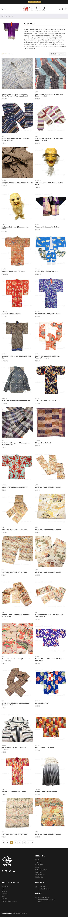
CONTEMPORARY (41, 869)
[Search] (6, 9)
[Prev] (3, 842)
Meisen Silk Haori (41, 703)
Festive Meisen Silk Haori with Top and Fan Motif (50, 660)
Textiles (4, 180)
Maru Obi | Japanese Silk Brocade (48, 487)
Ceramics (4, 894)
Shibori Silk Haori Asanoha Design (15, 487)
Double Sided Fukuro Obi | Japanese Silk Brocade (16, 615)
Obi (3, 92)
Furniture (4, 898)
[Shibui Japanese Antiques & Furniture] (34, 9)
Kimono (37, 224)
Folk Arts (38, 180)
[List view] (12, 53)
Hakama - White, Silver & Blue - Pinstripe (14, 748)
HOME (37, 860)
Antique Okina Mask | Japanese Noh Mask (49, 183)
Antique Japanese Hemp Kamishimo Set (17, 183)
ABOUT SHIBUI (40, 874)
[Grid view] (9, 53)
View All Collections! (34, 2)
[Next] (32, 842)
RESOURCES (39, 877)
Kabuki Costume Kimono (11, 314)
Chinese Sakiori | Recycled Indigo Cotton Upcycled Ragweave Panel (15, 95)
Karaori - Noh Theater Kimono (13, 271)
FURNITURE (39, 865)
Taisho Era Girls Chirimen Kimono (48, 400)
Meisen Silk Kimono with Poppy (14, 792)
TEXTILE (38, 862)
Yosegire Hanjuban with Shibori (47, 227)
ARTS (37, 867)
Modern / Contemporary (9, 901)
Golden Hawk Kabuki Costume (47, 271)
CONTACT (38, 872)
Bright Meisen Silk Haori (44, 747)
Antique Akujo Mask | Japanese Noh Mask (15, 228)
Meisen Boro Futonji (43, 443)
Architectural (5, 886)
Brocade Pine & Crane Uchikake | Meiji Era (16, 357)
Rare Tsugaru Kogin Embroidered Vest (16, 400)
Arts (3, 889)
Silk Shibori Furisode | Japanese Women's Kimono (47, 357)
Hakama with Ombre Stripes (46, 792)
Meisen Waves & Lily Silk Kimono (48, 314)
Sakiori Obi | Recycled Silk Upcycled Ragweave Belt (49, 95)
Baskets (4, 891)
